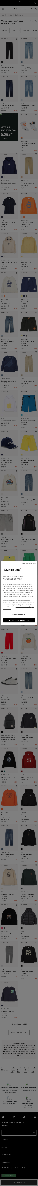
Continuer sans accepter (28, 563)
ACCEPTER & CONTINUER (19, 620)
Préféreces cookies (19, 614)
